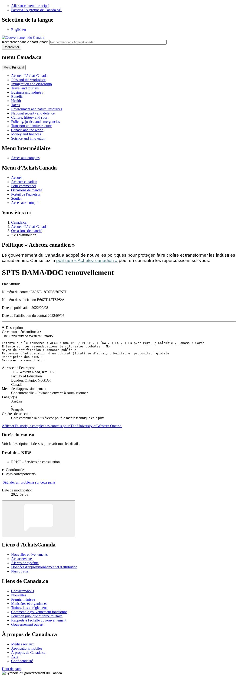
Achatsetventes (22, 559)
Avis (14, 657)
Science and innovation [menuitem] (28, 138)
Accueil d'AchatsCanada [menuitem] (29, 76)
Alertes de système (25, 563)
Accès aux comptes (25, 158)
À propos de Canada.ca (28, 652)
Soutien (16, 198)
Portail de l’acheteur (25, 194)
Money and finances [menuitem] (26, 134)
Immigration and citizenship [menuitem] (31, 84)
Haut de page (11, 669)
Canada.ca (18, 222)
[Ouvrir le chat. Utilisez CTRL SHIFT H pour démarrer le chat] (38, 518)
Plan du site (19, 571)
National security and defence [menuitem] (33, 113)
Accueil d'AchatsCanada (29, 227)
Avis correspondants (21, 474)
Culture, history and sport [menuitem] (29, 117)
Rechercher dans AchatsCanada (25, 42)
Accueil (17, 178)
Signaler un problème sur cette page (29, 482)
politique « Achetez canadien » (87, 260)
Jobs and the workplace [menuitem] (28, 80)
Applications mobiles (26, 648)
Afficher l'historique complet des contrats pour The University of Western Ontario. (62, 426)
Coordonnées (15, 470)
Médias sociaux (22, 644)
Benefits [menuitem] (17, 96)
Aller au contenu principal (30, 6)
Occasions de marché (26, 190)
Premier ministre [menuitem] (23, 599)
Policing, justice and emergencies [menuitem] (35, 122)
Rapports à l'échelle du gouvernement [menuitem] (38, 620)
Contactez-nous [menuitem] (22, 591)
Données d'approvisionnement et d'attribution (44, 567)
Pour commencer (23, 186)
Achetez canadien (24, 182)
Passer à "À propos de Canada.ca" (36, 10)
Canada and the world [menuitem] (27, 130)
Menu (14, 67)
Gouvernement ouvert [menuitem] (27, 624)
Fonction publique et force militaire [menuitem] (37, 616)
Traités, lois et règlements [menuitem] (29, 608)
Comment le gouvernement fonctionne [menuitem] (39, 612)
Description (14, 328)
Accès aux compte (24, 203)
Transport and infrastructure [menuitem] (31, 126)
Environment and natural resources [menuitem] (36, 109)
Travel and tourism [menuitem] (25, 88)
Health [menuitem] (16, 101)
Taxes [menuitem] (15, 105)
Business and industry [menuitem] (27, 92)
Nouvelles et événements (29, 554)
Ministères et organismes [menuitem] (29, 603)
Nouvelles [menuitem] (18, 595)
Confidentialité (22, 661)
